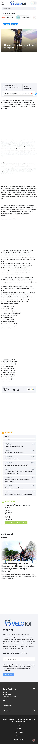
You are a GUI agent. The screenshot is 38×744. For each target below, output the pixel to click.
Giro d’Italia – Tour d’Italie (9, 696)
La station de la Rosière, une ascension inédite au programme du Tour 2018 (19, 472)
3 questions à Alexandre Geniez (14, 452)
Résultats (21, 523)
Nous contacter (19, 732)
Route (9, 510)
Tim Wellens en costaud (12, 459)
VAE (8, 517)
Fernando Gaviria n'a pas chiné (14, 446)
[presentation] (4, 562)
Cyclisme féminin (7, 705)
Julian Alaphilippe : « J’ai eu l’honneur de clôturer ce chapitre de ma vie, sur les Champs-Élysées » (17, 567)
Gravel (9, 512)
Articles (7, 436)
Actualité (14, 24)
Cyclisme (5, 692)
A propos (19, 725)
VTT (8, 515)
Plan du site (19, 736)
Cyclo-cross (6, 703)
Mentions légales (19, 739)
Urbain (9, 519)
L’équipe (19, 728)
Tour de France (7, 694)
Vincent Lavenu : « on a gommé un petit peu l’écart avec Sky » (18, 481)
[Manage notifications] (33, 740)
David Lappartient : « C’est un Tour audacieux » (19, 494)
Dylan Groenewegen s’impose (14, 488)
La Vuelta (5, 698)
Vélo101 (5, 634)
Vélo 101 (7, 24)
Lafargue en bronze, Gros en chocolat (16, 465)
